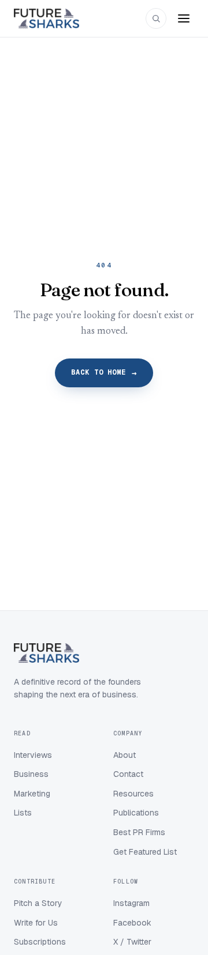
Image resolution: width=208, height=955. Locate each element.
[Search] (156, 18)
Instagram (131, 903)
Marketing (32, 793)
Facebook (132, 923)
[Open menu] (183, 18)
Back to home (104, 373)
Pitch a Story (38, 903)
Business (31, 774)
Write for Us (36, 923)
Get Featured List (145, 852)
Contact (128, 774)
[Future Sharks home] (46, 18)
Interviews (33, 755)
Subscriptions (40, 942)
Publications (136, 812)
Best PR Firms (139, 832)
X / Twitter (132, 942)
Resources (133, 793)
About (124, 755)
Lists (23, 812)
